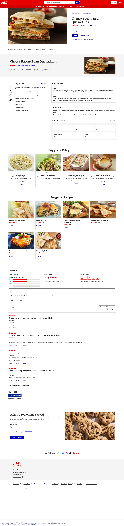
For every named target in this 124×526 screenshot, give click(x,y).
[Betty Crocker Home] (5, 3)
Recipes (78, 13)
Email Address (14, 424)
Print (11, 92)
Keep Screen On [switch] (10, 100)
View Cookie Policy (32, 524)
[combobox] (60, 2)
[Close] (122, 523)
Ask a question (93, 25)
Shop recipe (43, 83)
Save (75, 35)
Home (73, 13)
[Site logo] (18, 464)
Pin (10, 88)
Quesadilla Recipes (86, 13)
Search (77, 2)
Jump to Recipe (85, 35)
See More (112, 120)
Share (10, 95)
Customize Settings (95, 522)
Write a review (86, 25)
